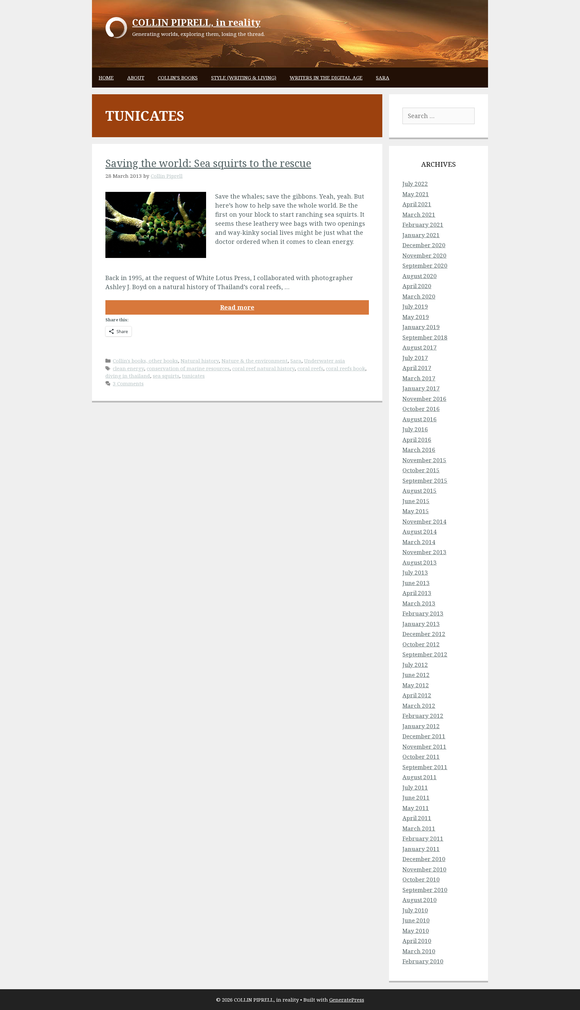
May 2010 (415, 931)
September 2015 (424, 480)
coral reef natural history (263, 368)
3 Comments (128, 383)
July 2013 (415, 572)
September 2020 (424, 265)
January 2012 (421, 726)
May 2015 (415, 511)
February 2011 (422, 838)
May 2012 (415, 685)
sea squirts (166, 375)
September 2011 (424, 767)
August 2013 (419, 562)
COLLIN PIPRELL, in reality (196, 22)
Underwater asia (324, 360)
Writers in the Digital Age (326, 77)
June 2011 (416, 797)
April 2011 (416, 818)
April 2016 (416, 439)
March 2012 (418, 705)
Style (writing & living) (243, 77)
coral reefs (310, 368)
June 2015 (416, 501)
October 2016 (421, 409)
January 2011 (421, 849)
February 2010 (422, 961)
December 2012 (423, 634)
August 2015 (419, 490)
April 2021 (416, 204)
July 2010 (415, 910)
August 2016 (419, 419)
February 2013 (422, 613)
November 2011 (424, 746)
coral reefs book (345, 368)
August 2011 (419, 777)
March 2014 (418, 542)
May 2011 (415, 808)
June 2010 (416, 920)
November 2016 (424, 399)
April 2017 (416, 368)
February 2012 (422, 716)
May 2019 (415, 317)
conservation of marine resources (188, 368)
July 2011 (415, 787)
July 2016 (415, 429)
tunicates (193, 375)
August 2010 (419, 900)
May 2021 (415, 194)
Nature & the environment (255, 360)
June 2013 (416, 583)
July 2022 (415, 184)
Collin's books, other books (145, 360)
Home (106, 77)
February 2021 (422, 224)
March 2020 (418, 296)
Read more (237, 307)
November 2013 (424, 552)
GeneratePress (346, 999)
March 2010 (418, 951)
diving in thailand (127, 375)
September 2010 (424, 890)
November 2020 (424, 255)
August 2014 (419, 531)
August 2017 (419, 347)
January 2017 (421, 388)
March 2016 (418, 450)
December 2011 (423, 736)
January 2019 (421, 327)
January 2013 (421, 624)
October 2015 (421, 470)
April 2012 (416, 695)
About (135, 77)
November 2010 (424, 869)
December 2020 (423, 245)
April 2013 (416, 593)
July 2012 (415, 665)
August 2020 (419, 276)
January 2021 (421, 235)
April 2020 (416, 286)
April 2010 (416, 941)
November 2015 (424, 460)
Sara (382, 77)
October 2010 (421, 879)
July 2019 (415, 306)
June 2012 (416, 675)
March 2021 (418, 214)
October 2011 (421, 756)
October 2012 (421, 644)
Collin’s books (178, 77)
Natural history (200, 360)
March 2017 (418, 378)
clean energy (128, 368)
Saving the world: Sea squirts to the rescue (208, 163)
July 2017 (415, 358)
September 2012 (424, 654)
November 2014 (424, 521)
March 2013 (418, 603)
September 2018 (424, 337)
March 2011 (418, 828)
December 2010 (423, 859)
